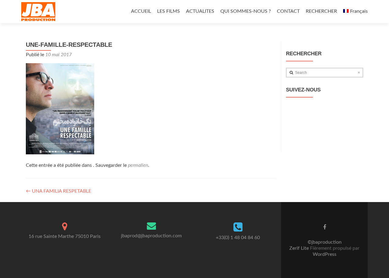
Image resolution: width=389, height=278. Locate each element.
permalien (138, 165)
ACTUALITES (200, 11)
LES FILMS (168, 11)
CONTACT (288, 11)
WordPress (324, 254)
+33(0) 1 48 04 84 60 (238, 237)
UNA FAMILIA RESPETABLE (58, 191)
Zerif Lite (299, 248)
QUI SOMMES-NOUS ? (245, 11)
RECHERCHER (321, 11)
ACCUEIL (141, 11)
